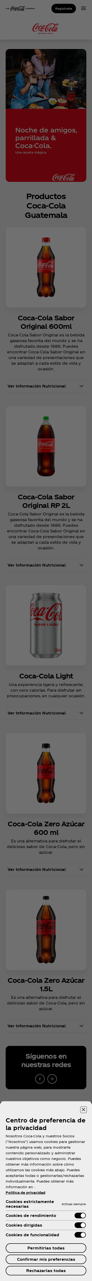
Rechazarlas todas (46, 1270)
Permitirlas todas (46, 1248)
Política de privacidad (25, 1193)
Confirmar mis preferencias (46, 1259)
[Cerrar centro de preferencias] (83, 1110)
